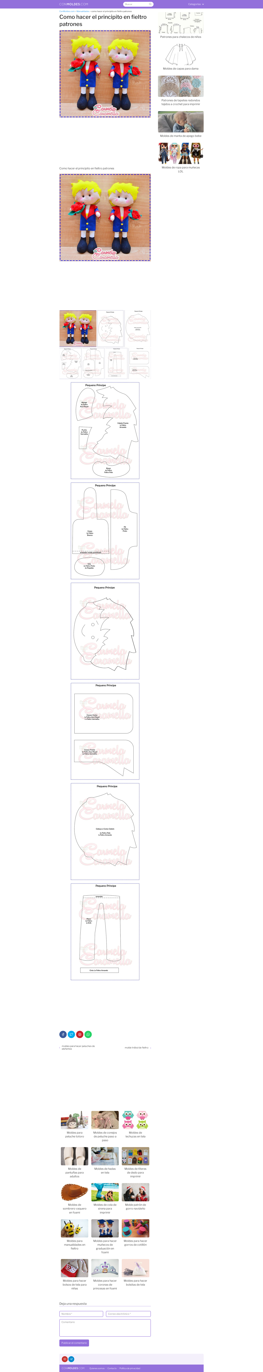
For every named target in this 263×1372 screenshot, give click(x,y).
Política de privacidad (129, 1368)
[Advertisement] (105, 142)
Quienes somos (97, 1368)
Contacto (112, 1368)
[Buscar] (150, 4)
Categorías (194, 4)
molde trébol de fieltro (136, 1047)
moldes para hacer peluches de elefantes (78, 1047)
